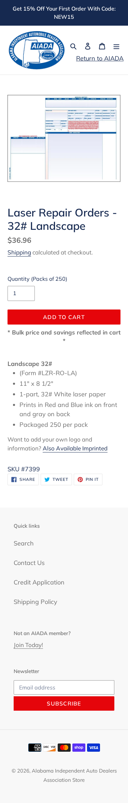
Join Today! (28, 644)
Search (24, 543)
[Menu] (116, 46)
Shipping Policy (35, 602)
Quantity (37, 278)
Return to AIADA (100, 58)
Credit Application (39, 582)
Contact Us (29, 563)
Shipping (19, 252)
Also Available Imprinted (75, 448)
